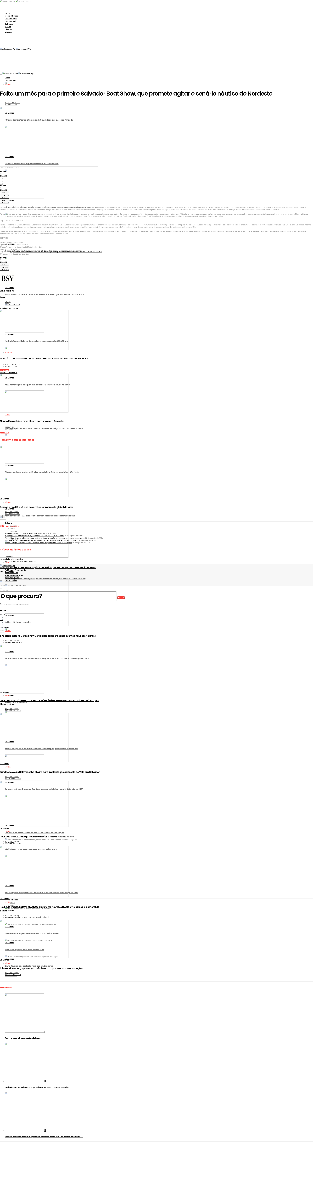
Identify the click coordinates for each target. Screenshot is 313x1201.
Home (7, 78)
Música (8, 26)
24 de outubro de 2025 (13, 975)
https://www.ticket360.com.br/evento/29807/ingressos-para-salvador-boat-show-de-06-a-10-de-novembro (56, 251)
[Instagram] (0, 1143)
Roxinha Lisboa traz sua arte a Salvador (23, 1038)
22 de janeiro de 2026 (13, 843)
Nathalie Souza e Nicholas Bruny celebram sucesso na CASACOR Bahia (37, 1087)
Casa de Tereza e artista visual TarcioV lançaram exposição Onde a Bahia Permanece (44, 428)
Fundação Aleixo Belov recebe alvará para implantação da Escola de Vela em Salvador (50, 772)
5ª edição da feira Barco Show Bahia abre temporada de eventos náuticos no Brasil (47, 636)
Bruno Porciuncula (12, 512)
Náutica (8, 84)
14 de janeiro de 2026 (12, 917)
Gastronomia (11, 18)
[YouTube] (0, 1145)
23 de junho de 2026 (12, 514)
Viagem (8, 32)
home (7, 303)
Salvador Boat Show (12, 305)
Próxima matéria (8, 373)
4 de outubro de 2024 (12, 103)
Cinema (8, 29)
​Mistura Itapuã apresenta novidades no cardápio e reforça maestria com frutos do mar (44, 294)
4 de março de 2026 (12, 578)
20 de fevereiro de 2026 (13, 642)
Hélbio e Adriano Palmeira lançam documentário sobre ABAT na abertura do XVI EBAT (44, 1136)
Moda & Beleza (11, 16)
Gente (8, 13)
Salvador (9, 24)
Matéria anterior (9, 308)
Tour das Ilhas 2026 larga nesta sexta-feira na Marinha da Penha (37, 836)
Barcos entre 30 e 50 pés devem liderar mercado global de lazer (36, 507)
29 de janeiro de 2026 (13, 711)
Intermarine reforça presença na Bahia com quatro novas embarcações (41, 968)
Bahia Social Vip (11, 105)
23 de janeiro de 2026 (13, 779)
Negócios (8, 352)
